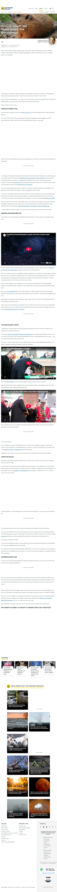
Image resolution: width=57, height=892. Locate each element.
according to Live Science (25, 184)
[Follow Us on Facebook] (40, 827)
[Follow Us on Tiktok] (49, 827)
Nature (9, 12)
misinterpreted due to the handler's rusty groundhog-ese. (33, 206)
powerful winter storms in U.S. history (14, 309)
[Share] (2, 42)
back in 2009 (9, 382)
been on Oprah (26, 112)
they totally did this (12, 291)
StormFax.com (17, 182)
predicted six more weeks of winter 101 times (32, 178)
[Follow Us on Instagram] (43, 827)
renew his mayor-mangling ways (13, 449)
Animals (15, 12)
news (5, 12)
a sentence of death (49, 198)
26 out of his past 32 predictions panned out (20, 334)
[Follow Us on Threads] (52, 827)
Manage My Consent (6, 835)
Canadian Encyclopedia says (20, 470)
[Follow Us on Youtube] (46, 827)
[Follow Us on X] (55, 827)
